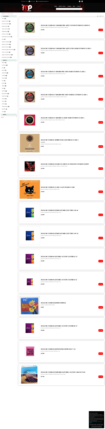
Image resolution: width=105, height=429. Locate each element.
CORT (3, 111)
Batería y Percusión (6, 44)
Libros (4, 18)
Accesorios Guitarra (6, 23)
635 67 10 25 (32, 1)
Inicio (56, 6)
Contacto (79, 6)
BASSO (4, 83)
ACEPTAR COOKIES (100, 424)
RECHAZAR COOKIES (93, 424)
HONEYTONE (5, 96)
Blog (74, 6)
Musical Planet (5, 93)
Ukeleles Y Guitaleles (6, 41)
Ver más (100, 29)
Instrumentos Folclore (6, 57)
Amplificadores (5, 31)
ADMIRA (4, 90)
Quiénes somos (62, 6)
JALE (3, 67)
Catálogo (69, 6)
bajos (3, 39)
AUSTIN (4, 101)
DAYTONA (4, 65)
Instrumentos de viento (7, 36)
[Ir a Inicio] (27, 7)
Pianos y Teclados (6, 52)
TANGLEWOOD (5, 106)
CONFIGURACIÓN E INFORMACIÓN (96, 426)
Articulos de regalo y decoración (8, 49)
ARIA (3, 88)
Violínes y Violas (5, 26)
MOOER (4, 70)
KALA (3, 80)
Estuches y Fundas (6, 34)
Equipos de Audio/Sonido (7, 54)
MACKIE (4, 62)
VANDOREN (5, 72)
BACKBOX (4, 109)
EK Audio (4, 75)
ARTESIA (4, 103)
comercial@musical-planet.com (43, 1)
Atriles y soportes (5, 28)
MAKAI (4, 85)
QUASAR (4, 98)
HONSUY (4, 78)
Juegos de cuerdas (6, 21)
